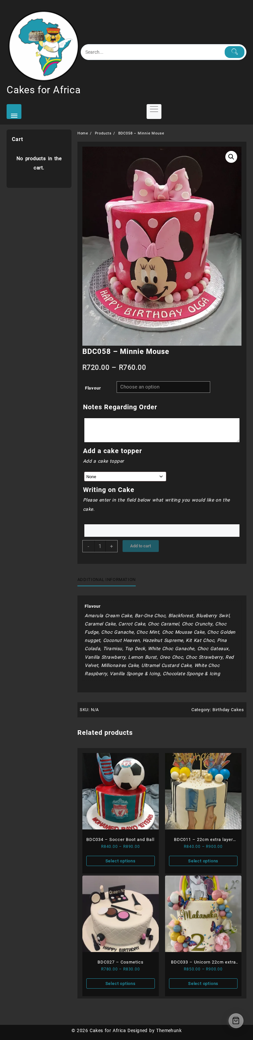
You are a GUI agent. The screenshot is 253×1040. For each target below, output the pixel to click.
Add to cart (140, 545)
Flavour (93, 388)
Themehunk (169, 1030)
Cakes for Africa (44, 90)
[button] (231, 157)
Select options (120, 860)
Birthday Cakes (228, 709)
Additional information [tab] (106, 579)
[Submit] (234, 52)
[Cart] (236, 1020)
